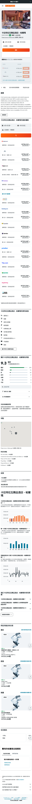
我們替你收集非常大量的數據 (10, 787)
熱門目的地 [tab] (15, 753)
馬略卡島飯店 (16, 799)
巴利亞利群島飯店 (8, 799)
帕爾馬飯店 (7, 765)
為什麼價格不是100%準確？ (10, 790)
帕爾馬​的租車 (7, 762)
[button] (30, 1)
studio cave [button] (4, 681)
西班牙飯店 (24, 797)
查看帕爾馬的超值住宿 (25, 661)
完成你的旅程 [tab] (6, 753)
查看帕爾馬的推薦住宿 (25, 692)
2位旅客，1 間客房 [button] (8, 46)
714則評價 (17, 35)
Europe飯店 (17, 797)
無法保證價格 (21, 779)
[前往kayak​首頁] (10, 6)
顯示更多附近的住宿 (26, 630)
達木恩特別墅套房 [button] (5, 712)
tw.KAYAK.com (7, 797)
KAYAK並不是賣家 (7, 784)
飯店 (12, 797)
